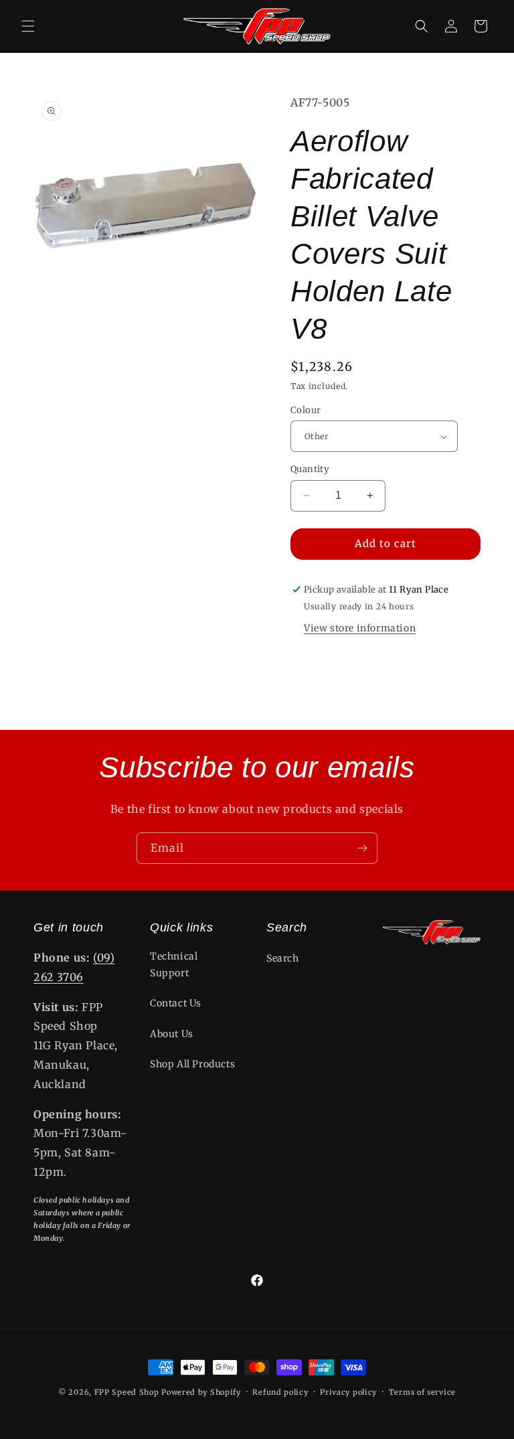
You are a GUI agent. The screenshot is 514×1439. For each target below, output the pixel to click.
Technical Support (173, 964)
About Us (171, 1034)
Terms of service (422, 1392)
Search (282, 958)
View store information (360, 628)
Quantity (309, 469)
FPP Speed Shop (126, 1392)
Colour (305, 410)
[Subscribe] (362, 848)
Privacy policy (348, 1392)
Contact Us (175, 1003)
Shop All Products (192, 1064)
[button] (28, 26)
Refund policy (280, 1392)
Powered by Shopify (201, 1392)
